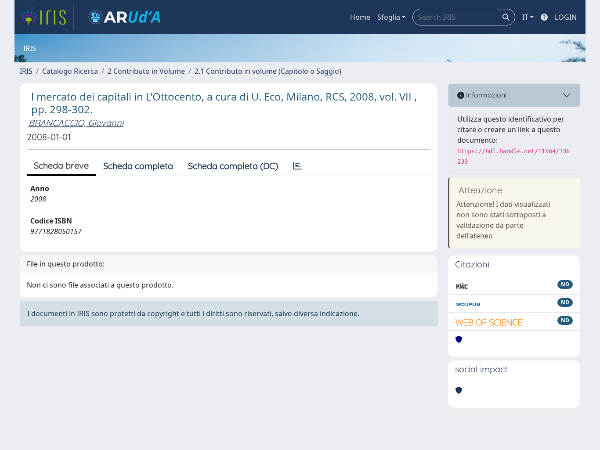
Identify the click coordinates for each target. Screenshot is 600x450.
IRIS (26, 71)
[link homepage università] (124, 17)
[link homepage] (46, 17)
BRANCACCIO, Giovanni (76, 122)
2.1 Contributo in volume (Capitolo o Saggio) (268, 71)
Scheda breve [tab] (61, 165)
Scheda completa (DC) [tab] (233, 165)
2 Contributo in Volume (146, 71)
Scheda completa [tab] (138, 165)
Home (360, 17)
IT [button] (525, 17)
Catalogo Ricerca (70, 71)
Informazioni (485, 94)
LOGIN (566, 17)
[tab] (297, 166)
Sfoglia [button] (388, 17)
